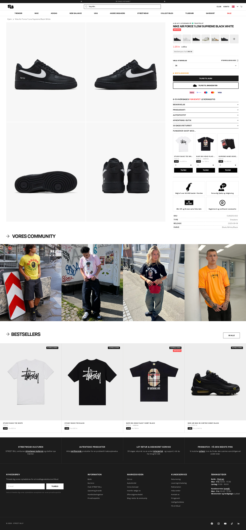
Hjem (9, 19)
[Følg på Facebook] (212, 523)
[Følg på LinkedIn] (238, 523)
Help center (175, 491)
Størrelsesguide (228, 60)
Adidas (54, 13)
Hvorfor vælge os (134, 491)
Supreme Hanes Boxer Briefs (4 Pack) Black (228, 156)
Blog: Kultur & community (137, 498)
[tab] (23, 334)
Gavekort (210, 13)
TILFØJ (183, 170)
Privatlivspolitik (94, 498)
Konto (226, 7)
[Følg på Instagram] (218, 523)
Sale (229, 13)
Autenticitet (131, 483)
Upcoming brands (95, 491)
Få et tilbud (175, 506)
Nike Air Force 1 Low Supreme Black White (32, 19)
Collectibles (167, 13)
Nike (37, 13)
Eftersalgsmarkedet (135, 494)
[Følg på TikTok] (232, 523)
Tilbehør (189, 13)
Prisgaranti (175, 498)
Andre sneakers (117, 13)
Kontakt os (175, 494)
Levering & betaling (179, 483)
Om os (129, 479)
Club (219, 7)
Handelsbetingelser (95, 494)
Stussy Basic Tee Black (75, 423)
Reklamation (176, 487)
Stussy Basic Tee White (183, 156)
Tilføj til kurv (205, 78)
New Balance (76, 13)
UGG (96, 13)
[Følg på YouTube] (225, 523)
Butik (90, 479)
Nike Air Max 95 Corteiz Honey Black (203, 423)
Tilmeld (55, 486)
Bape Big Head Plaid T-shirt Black (205, 156)
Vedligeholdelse (177, 502)
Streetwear (142, 13)
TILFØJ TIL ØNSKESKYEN (207, 85)
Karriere (91, 483)
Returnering (176, 479)
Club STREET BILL (95, 487)
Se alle (231, 335)
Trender (18, 13)
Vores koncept (132, 487)
